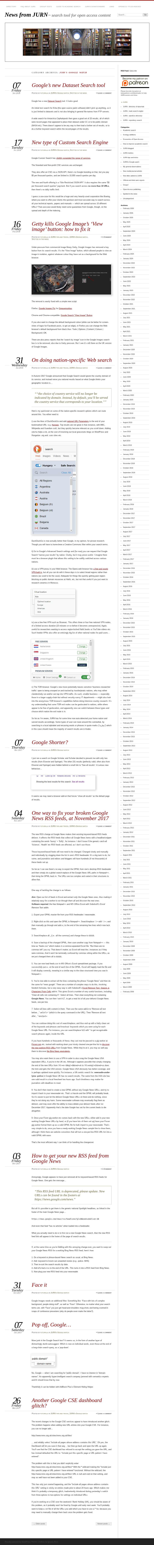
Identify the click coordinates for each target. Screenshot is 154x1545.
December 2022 (129, 295)
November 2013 (129, 736)
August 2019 (127, 422)
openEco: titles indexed (130, 6)
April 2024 (126, 245)
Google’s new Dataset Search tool (68, 85)
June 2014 (127, 705)
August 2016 (127, 586)
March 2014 (127, 718)
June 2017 (127, 541)
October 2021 (128, 304)
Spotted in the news (78, 93)
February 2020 (128, 395)
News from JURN (26, 14)
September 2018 (129, 472)
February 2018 (128, 504)
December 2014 (129, 677)
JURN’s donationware (95, 6)
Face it (39, 1285)
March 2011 (127, 878)
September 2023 (129, 277)
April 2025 (126, 227)
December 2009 (129, 946)
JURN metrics (128, 153)
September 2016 (129, 582)
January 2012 (128, 832)
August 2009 (127, 964)
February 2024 (128, 254)
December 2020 (129, 349)
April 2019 (126, 441)
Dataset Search (54, 101)
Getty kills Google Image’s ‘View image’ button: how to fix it (67, 226)
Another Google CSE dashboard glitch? (67, 1403)
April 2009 (126, 982)
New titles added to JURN (132, 176)
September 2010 (129, 905)
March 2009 (127, 987)
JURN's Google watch (60, 93)
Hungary (55, 425)
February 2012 (128, 828)
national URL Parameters (78, 421)
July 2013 (126, 755)
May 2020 (126, 381)
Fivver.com (36, 1044)
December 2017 (129, 513)
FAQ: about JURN (28, 6)
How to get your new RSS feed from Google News (70, 1158)
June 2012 (127, 809)
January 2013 (128, 782)
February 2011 (128, 882)
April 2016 (126, 604)
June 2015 (127, 650)
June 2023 (127, 281)
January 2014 (128, 727)
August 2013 (127, 750)
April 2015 (126, 659)
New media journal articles (132, 171)
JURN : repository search (132, 120)
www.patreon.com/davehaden (131, 93)
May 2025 (126, 222)
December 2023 (129, 263)
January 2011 (128, 887)
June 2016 (127, 595)
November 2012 (129, 791)
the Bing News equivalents (58, 1051)
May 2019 (126, 436)
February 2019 (128, 450)
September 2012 (129, 800)
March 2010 (127, 932)
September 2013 (129, 746)
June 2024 (127, 236)
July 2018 (126, 482)
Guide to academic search (68, 6)
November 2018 (129, 463)
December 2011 (129, 837)
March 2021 (127, 336)
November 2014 (129, 682)
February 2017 (128, 559)
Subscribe (133, 71)
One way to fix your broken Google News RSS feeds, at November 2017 (70, 815)
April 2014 (126, 714)
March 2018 (127, 500)
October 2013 (128, 741)
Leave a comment (105, 93)
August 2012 (127, 805)
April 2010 (126, 928)
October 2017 (128, 522)
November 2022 (129, 299)
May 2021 (126, 327)
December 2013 (129, 732)
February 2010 (128, 937)
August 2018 (127, 477)
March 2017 (127, 554)
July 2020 (126, 372)
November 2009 (129, 951)
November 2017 (129, 518)
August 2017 (127, 532)
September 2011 (129, 850)
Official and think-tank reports (134, 180)
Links (111, 6)
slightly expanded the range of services (73, 158)
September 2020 (129, 363)
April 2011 (126, 873)
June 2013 (127, 759)
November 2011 (129, 841)
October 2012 (128, 796)
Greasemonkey (65, 308)
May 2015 (126, 655)
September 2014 (129, 691)
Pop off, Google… (51, 1325)
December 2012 (129, 787)
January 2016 (128, 618)
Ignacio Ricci (53, 1542)
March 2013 (127, 773)
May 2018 (126, 491)
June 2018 (127, 486)
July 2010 (126, 914)
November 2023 (129, 268)
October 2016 (128, 577)
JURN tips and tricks (59, 237)
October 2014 (128, 686)
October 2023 (128, 272)
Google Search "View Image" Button (76, 315)
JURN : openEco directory (132, 116)
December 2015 (129, 623)
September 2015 (129, 636)
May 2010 (126, 923)
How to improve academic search (135, 144)
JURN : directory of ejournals (133, 106)
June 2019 (127, 431)
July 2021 (126, 318)
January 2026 (128, 213)
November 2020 (129, 354)
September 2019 (129, 418)
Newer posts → (103, 1524)
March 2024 (127, 249)
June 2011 (127, 864)
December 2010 (129, 891)
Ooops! (125, 185)
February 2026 (128, 208)
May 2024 (126, 240)
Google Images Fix (47, 308)
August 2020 (127, 368)
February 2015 (128, 668)
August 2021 (127, 313)
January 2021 (128, 345)
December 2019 (129, 404)
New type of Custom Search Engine (70, 142)
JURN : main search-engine (133, 111)
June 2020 (127, 377)
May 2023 (126, 286)
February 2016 (128, 614)
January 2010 (128, 941)
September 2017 (129, 527)
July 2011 (126, 860)
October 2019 (128, 413)
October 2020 (128, 359)
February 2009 (128, 992)
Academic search (129, 130)
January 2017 (128, 563)
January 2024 (128, 258)
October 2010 (128, 900)
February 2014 (128, 723)
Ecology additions (129, 135)
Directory (11, 6)
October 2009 (128, 955)
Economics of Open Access (133, 139)
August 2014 (127, 695)
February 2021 (128, 340)
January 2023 (128, 290)
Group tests (46, 6)
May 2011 (126, 868)
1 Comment (107, 237)
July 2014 (126, 700)
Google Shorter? (50, 742)
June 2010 (127, 919)
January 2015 (128, 673)
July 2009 (126, 969)
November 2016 (129, 573)
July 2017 (126, 536)
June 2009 (127, 973)
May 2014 (126, 709)
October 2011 (128, 846)
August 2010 (127, 910)
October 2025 (128, 217)
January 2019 (128, 454)
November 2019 (129, 409)
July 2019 (126, 427)
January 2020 (128, 400)
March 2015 (127, 664)
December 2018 (129, 459)
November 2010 (129, 896)
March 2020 (127, 390)
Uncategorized (128, 198)
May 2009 (126, 978)
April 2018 (126, 495)
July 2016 (126, 591)
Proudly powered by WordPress (18, 1542)
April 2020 (126, 386)
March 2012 (127, 823)
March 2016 (127, 609)
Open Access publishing (132, 189)
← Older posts (39, 1524)
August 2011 (127, 855)
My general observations (132, 166)
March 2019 (127, 445)
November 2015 (129, 627)
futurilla (44, 93)
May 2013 (126, 764)
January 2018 (128, 509)
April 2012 (126, 818)
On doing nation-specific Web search (72, 360)
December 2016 (129, 568)
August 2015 (127, 641)
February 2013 (128, 777)
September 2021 (129, 309)
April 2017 (126, 550)
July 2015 (126, 645)
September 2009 (129, 960)
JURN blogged (128, 148)
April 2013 (126, 768)
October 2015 (128, 632)
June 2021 (127, 322)
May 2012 (126, 814)
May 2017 (126, 545)
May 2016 (126, 600)
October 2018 (128, 468)
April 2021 (126, 331)
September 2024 (129, 231)
